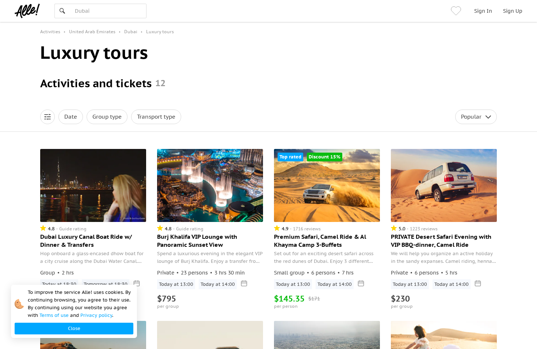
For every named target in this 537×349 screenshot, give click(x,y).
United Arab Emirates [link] (92, 31)
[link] (457, 11)
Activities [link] (50, 31)
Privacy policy (96, 315)
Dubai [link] (130, 31)
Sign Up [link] (512, 11)
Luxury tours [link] (160, 31)
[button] (47, 117)
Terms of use (54, 315)
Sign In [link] (483, 11)
